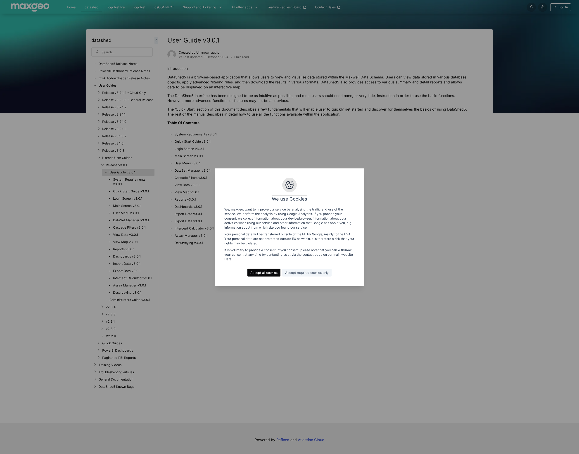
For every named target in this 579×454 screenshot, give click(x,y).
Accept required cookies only (307, 272)
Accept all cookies (264, 272)
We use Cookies (289, 199)
